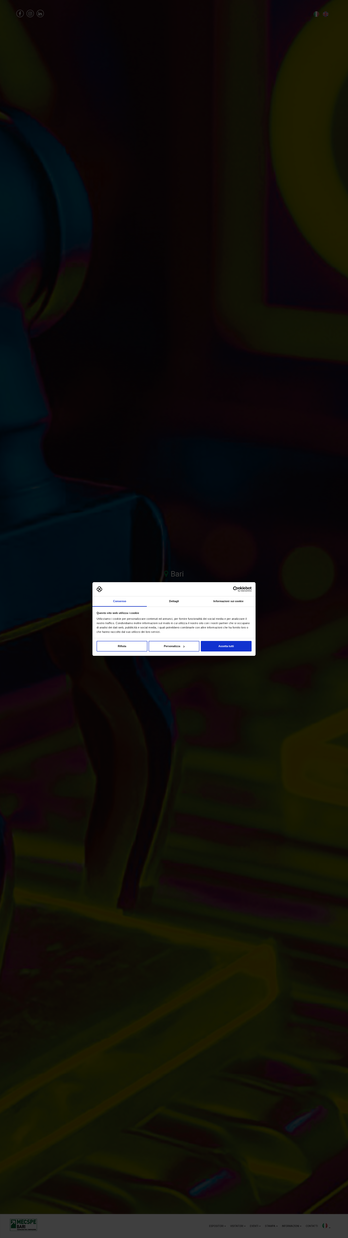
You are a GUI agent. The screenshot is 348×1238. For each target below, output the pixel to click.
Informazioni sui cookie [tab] (228, 601)
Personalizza (172, 646)
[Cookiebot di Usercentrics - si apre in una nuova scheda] (236, 589)
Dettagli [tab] (174, 601)
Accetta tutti (226, 646)
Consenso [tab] (119, 601)
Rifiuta (122, 646)
